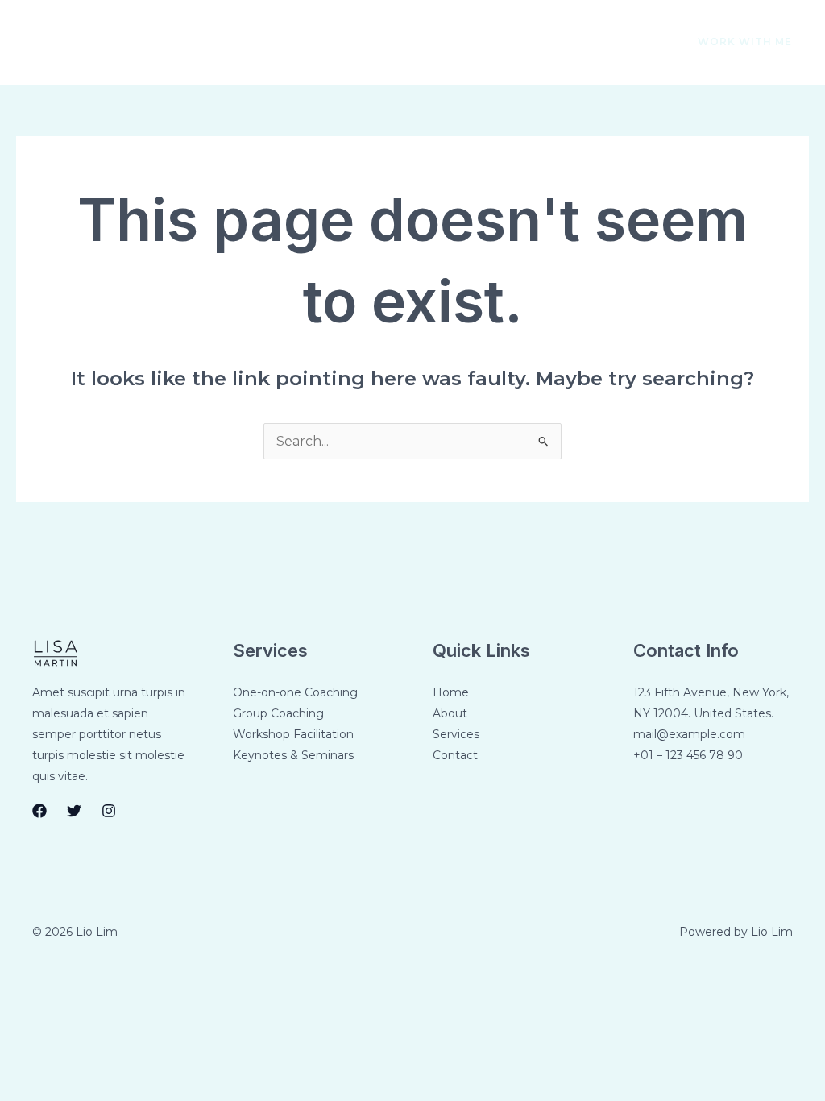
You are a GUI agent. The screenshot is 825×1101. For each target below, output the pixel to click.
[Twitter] (604, 42)
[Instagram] (638, 42)
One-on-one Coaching (295, 692)
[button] (735, 42)
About (184, 42)
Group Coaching (278, 713)
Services (263, 42)
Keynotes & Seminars (293, 755)
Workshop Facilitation (293, 734)
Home (113, 42)
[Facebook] (570, 42)
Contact (347, 42)
